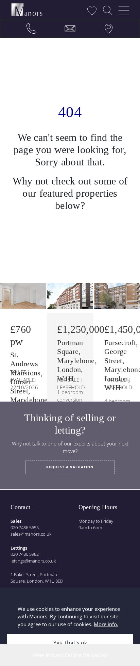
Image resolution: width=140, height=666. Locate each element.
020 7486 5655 (25, 527)
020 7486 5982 (25, 554)
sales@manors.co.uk (31, 534)
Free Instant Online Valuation (70, 655)
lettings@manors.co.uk (33, 561)
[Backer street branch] (109, 28)
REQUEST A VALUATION (69, 467)
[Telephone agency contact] (31, 28)
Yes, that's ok (70, 643)
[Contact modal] (70, 28)
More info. (106, 624)
